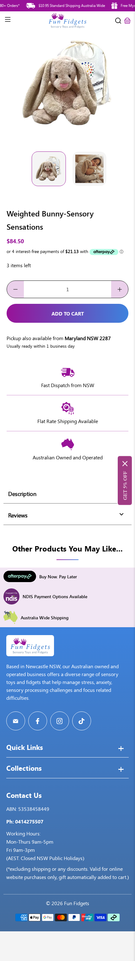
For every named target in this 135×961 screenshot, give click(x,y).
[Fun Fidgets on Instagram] (59, 720)
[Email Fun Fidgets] (15, 720)
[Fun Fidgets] (67, 20)
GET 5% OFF (125, 485)
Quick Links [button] (24, 748)
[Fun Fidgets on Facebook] (37, 720)
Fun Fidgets (76, 903)
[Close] (124, 463)
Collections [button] (24, 769)
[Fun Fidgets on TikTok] (81, 720)
